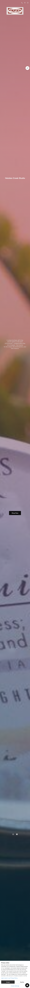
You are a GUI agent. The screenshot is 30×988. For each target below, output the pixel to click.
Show (27, 985)
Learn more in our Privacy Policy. (9, 978)
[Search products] (27, 68)
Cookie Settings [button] (15, 986)
